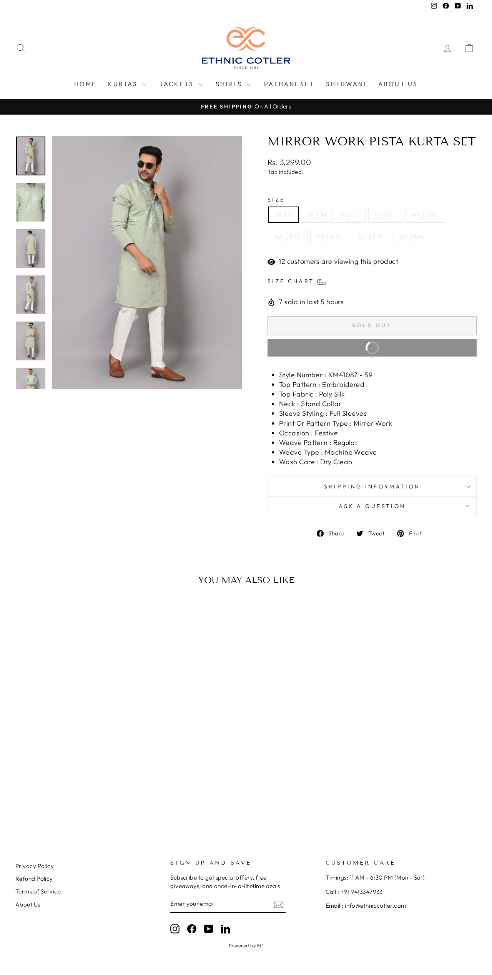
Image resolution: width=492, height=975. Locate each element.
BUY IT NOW (414, 350)
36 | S (284, 214)
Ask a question (372, 506)
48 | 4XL (330, 236)
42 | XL (385, 214)
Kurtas (124, 84)
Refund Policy (34, 878)
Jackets (178, 84)
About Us (27, 904)
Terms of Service (38, 891)
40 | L (350, 214)
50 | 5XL (371, 236)
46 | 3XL (288, 236)
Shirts (230, 84)
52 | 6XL (413, 236)
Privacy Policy (34, 866)
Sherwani (346, 84)
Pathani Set (289, 84)
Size (276, 199)
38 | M (317, 214)
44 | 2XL (425, 214)
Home (85, 84)
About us (398, 84)
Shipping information (372, 486)
